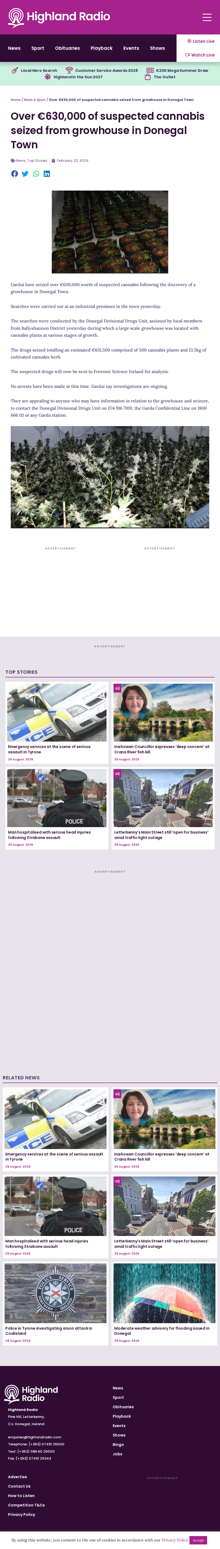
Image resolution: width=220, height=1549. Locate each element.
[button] (15, 174)
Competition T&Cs (26, 1505)
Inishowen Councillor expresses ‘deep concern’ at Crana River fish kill (161, 749)
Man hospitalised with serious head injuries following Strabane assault (49, 835)
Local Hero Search (39, 70)
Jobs (117, 1454)
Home (16, 99)
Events (131, 48)
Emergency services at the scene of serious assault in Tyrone (49, 749)
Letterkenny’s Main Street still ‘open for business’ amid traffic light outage (161, 835)
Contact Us (19, 1486)
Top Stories (37, 160)
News (14, 48)
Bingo (118, 1444)
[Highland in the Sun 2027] (48, 77)
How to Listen (21, 1495)
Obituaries (67, 48)
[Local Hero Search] (15, 70)
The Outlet (164, 77)
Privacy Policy (21, 1514)
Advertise (17, 1477)
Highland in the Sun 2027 (78, 77)
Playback (102, 48)
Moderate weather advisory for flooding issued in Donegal (161, 1331)
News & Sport (35, 99)
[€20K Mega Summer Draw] (150, 70)
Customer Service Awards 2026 (106, 70)
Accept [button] (198, 1540)
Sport (37, 48)
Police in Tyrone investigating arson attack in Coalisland (48, 1331)
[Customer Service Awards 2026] (69, 70)
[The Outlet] (148, 77)
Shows (157, 48)
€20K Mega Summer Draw (182, 70)
